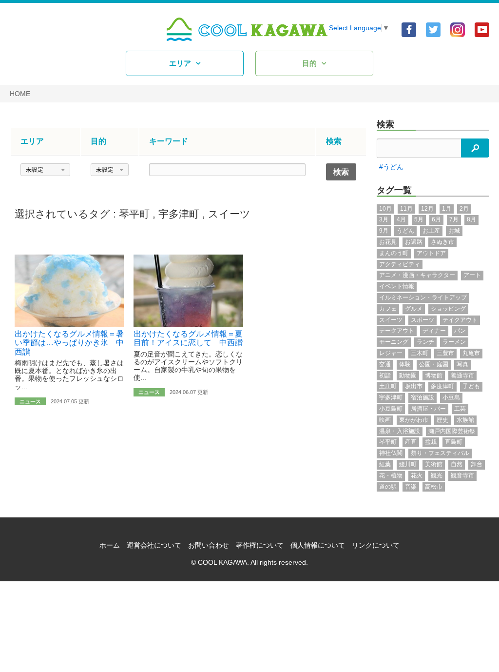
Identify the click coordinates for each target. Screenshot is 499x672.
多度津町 (442, 386)
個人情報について (317, 545)
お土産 (431, 230)
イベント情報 (396, 286)
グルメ (413, 308)
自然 (456, 464)
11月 (406, 208)
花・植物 (391, 475)
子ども (471, 386)
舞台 (476, 464)
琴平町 (134, 213)
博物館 (433, 375)
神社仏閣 (391, 453)
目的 (309, 63)
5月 (418, 219)
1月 (446, 208)
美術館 (433, 464)
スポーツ (422, 319)
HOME (20, 94)
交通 (385, 364)
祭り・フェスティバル (440, 453)
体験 (405, 364)
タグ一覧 (394, 190)
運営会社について (154, 545)
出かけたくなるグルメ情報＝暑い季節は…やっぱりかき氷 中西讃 (69, 343)
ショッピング (448, 308)
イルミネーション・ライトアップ (423, 297)
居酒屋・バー (428, 408)
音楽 (411, 486)
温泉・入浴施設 (399, 431)
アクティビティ (399, 264)
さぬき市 (442, 241)
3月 (383, 219)
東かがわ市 (413, 419)
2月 (464, 208)
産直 (411, 441)
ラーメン (454, 341)
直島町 (453, 441)
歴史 (442, 419)
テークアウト (396, 330)
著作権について (260, 545)
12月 (427, 208)
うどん (405, 230)
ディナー (434, 330)
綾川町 (408, 464)
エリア (180, 63)
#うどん (391, 167)
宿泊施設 (422, 397)
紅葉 (385, 464)
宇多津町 (178, 213)
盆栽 (431, 441)
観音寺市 (462, 475)
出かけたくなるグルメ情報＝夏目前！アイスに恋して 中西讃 (188, 338)
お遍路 (413, 241)
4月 (401, 219)
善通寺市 (462, 375)
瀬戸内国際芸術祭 (451, 431)
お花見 (388, 241)
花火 (416, 475)
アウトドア (431, 253)
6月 (436, 219)
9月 (383, 230)
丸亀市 (471, 353)
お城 (454, 230)
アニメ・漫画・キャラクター (417, 275)
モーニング (393, 341)
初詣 (385, 375)
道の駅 (388, 486)
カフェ (388, 308)
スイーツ (229, 213)
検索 (385, 124)
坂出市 (413, 386)
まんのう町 (393, 253)
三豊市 (445, 353)
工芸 (460, 408)
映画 (385, 419)
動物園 (408, 375)
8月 (471, 219)
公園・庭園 (433, 364)
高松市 (433, 486)
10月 (385, 208)
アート (472, 275)
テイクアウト (460, 319)
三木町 (419, 353)
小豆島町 (391, 408)
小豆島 (451, 397)
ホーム (109, 545)
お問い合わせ (208, 545)
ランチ (425, 341)
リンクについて (376, 545)
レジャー (391, 353)
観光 (436, 475)
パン (460, 330)
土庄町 (388, 386)
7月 (454, 219)
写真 (462, 364)
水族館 (465, 419)
